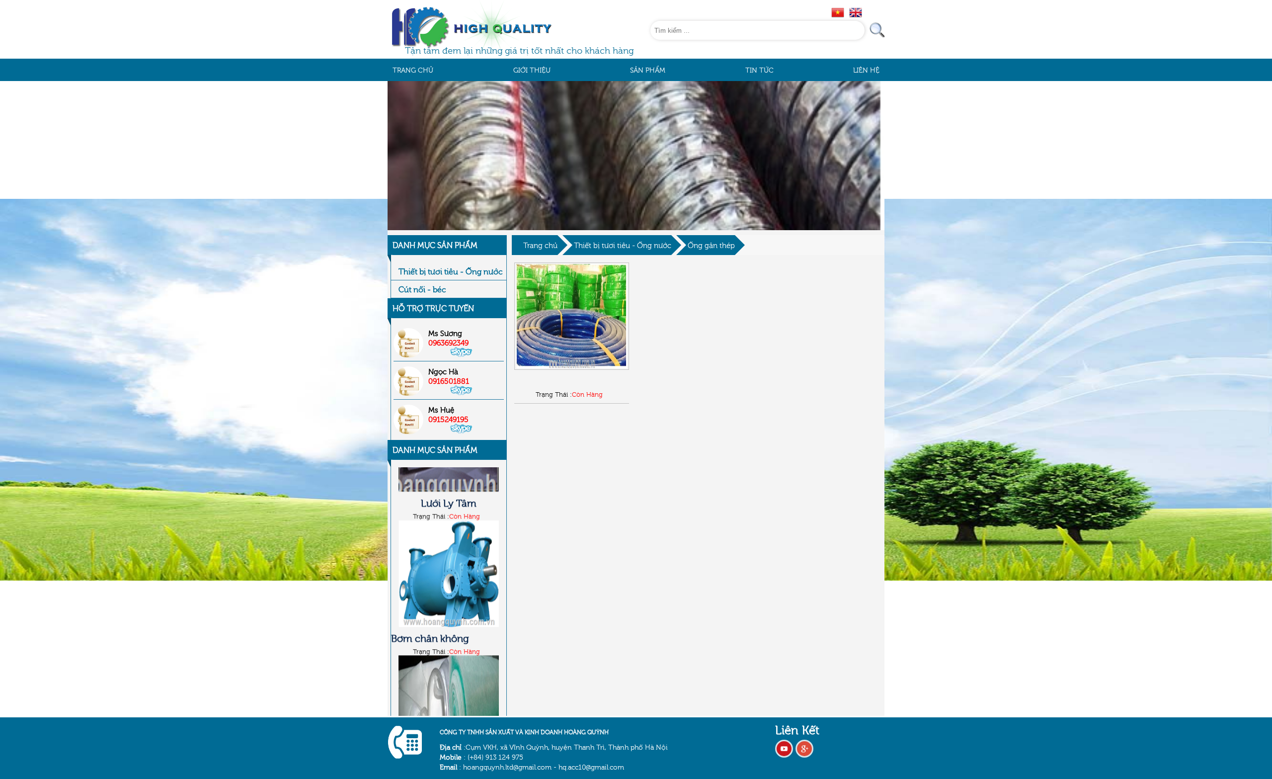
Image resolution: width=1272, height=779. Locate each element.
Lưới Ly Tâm (449, 566)
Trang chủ (540, 245)
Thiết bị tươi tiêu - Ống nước (622, 245)
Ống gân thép (711, 245)
